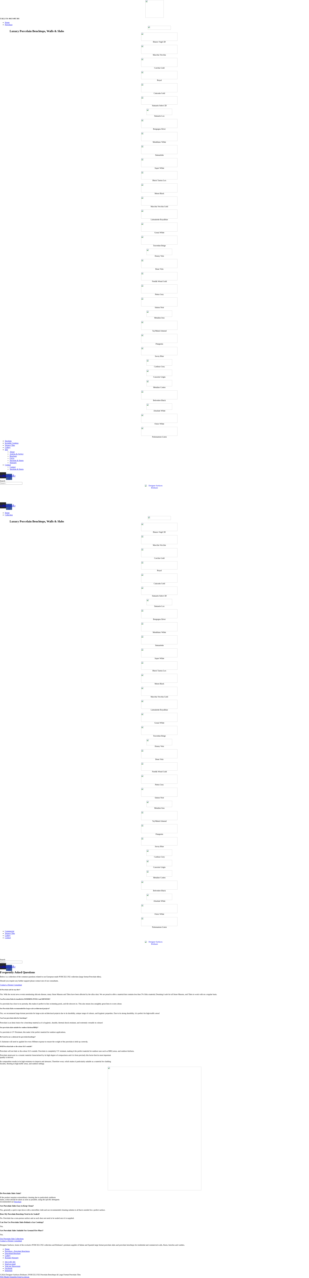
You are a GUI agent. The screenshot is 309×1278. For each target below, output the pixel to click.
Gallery (8, 447)
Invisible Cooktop (11, 443)
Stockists (8, 441)
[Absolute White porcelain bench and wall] (159, 406)
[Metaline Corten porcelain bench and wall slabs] (159, 383)
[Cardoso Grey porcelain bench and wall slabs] (159, 362)
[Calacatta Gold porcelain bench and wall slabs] (159, 87)
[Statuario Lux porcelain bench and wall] (159, 112)
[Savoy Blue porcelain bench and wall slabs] (159, 351)
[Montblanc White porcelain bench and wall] (159, 136)
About (12, 452)
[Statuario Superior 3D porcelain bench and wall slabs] (159, 100)
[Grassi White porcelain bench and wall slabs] (159, 227)
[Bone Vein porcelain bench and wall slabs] (159, 263)
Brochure (13, 456)
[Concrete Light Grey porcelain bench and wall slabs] (159, 373)
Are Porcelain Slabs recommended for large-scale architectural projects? (25, 1008)
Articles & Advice (16, 454)
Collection (9, 515)
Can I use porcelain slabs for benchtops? (13, 1018)
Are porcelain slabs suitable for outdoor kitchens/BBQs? (19, 1027)
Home (7, 22)
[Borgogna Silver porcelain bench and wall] (159, 123)
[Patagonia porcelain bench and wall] (159, 338)
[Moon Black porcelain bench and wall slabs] (159, 188)
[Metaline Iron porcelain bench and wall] (159, 62)
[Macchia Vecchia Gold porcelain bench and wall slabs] (159, 201)
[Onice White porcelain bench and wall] (159, 418)
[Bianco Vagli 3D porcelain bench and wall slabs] (159, 37)
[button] (11, 985)
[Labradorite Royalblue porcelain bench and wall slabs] (159, 214)
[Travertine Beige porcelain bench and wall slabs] (159, 240)
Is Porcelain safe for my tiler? (10, 990)
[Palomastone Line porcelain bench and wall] (159, 431)
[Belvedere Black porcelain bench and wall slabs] (159, 394)
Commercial (9, 931)
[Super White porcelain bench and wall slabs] (159, 162)
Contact (8, 465)
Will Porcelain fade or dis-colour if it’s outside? (16, 1046)
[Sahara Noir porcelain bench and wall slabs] (159, 301)
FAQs (12, 458)
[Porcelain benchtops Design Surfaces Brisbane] (154, 9)
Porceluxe (8, 25)
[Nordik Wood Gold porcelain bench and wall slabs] (159, 276)
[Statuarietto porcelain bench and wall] (159, 149)
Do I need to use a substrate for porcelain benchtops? (18, 1037)
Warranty (13, 463)
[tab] (154, 990)
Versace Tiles (10, 445)
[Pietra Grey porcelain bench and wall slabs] (159, 288)
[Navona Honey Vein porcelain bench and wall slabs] (159, 252)
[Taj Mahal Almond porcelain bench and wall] (159, 325)
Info (6, 450)
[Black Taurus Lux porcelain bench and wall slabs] (159, 175)
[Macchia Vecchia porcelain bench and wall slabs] (159, 49)
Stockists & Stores (17, 460)
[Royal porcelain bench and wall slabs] (159, 75)
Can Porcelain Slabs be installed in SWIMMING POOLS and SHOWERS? (25, 999)
